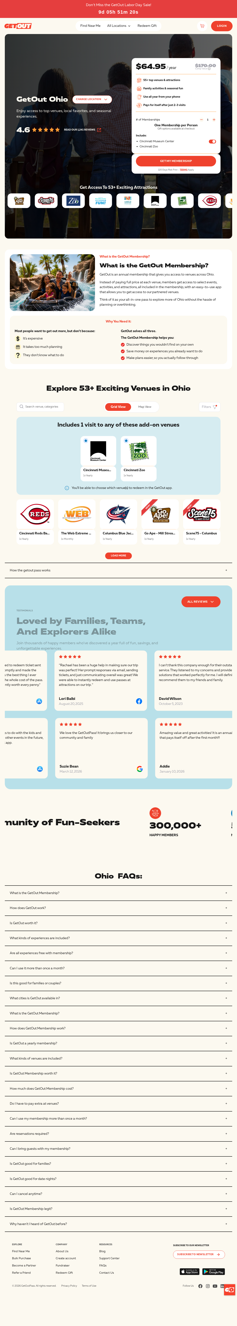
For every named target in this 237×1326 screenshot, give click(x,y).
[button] (119, 25)
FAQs (102, 1265)
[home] (18, 26)
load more (118, 555)
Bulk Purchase (21, 1258)
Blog (102, 1251)
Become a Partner (24, 1265)
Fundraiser (63, 1265)
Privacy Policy (69, 1285)
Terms (183, 169)
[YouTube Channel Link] (215, 1286)
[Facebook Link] (200, 1286)
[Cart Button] (202, 26)
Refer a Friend (21, 1273)
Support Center (109, 1258)
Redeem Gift (147, 26)
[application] (229, 1289)
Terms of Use (89, 1285)
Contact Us (106, 1273)
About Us (62, 1251)
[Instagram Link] (207, 1286)
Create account (66, 1258)
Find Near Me (90, 26)
